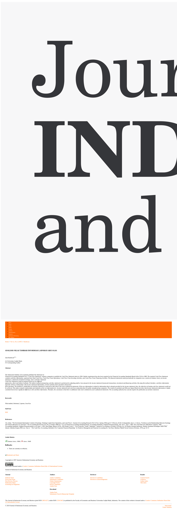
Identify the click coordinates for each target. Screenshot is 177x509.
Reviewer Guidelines (96, 478)
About (10, 324)
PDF (6, 412)
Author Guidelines (55, 478)
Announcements (12, 332)
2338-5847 (60, 500)
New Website (11, 337)
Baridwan (26, 342)
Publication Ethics (10, 483)
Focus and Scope (10, 479)
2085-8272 (45, 500)
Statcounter (168, 505)
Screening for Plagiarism (12, 484)
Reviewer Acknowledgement (98, 479)
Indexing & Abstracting (14, 335)
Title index (143, 483)
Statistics (11, 334)
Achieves (143, 479)
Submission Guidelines (56, 479)
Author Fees (53, 486)
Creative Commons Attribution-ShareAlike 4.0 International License (42, 466)
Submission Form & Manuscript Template (62, 494)
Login (10, 325)
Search (10, 327)
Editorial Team (9, 478)
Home (10, 322)
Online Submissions (55, 481)
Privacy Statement (55, 484)
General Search (144, 478)
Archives (10, 330)
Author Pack (53, 492)
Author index (144, 481)
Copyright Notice (55, 483)
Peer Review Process (11, 481)
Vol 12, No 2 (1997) (16, 342)
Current (10, 329)
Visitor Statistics (167, 507)
